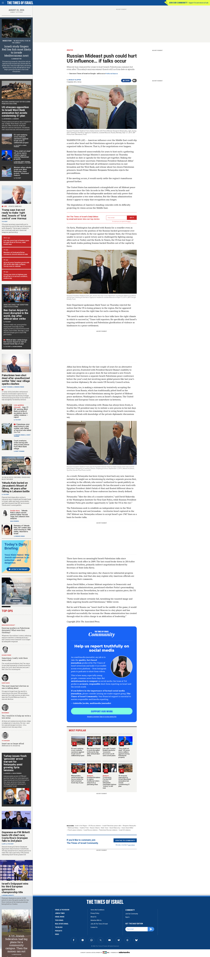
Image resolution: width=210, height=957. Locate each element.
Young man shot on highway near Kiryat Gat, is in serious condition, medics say (15, 276)
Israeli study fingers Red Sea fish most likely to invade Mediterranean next (16, 51)
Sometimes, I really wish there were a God (15, 659)
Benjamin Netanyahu (129, 825)
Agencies (16, 118)
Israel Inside (59, 917)
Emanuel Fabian (19, 387)
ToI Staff (18, 145)
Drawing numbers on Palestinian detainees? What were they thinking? (16, 630)
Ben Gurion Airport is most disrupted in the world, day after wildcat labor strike (93, 752)
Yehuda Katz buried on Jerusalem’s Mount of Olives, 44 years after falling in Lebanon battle (16, 487)
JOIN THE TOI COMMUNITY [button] (125, 840)
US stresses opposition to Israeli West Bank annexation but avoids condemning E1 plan (124, 781)
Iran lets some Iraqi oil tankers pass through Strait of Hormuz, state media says (16, 242)
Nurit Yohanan (25, 161)
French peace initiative (75, 830)
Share (127, 80)
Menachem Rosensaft (8, 625)
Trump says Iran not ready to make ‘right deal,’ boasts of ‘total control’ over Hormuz (14, 214)
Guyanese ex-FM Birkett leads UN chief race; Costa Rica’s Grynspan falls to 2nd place (16, 836)
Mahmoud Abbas (73, 828)
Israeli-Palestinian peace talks (111, 825)
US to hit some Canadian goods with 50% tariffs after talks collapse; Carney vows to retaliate (16, 264)
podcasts (58, 931)
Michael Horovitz (8, 895)
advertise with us (96, 920)
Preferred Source (111, 73)
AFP (4, 844)
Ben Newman (5, 712)
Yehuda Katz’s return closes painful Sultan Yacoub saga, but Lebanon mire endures (19, 515)
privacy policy (95, 913)
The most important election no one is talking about (15, 687)
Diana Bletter (17, 58)
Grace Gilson (17, 954)
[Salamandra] (124, 952)
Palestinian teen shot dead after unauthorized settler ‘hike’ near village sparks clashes (16, 379)
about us (93, 917)
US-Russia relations (94, 825)
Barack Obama (95, 828)
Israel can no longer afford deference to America (13, 744)
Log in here (131, 845)
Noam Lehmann (18, 163)
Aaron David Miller (127, 828)
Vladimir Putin (84, 828)
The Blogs (58, 927)
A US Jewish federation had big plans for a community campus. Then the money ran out (16, 943)
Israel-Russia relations (91, 830)
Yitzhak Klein (6, 740)
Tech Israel (59, 920)
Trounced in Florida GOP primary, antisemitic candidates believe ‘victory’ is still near (109, 782)
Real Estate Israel (61, 924)
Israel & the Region (81, 825)
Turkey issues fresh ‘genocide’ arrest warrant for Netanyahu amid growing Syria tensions (15, 763)
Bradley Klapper (75, 80)
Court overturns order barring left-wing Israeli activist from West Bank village (21, 445)
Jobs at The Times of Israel (99, 924)
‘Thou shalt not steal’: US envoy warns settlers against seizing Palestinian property (124, 753)
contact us (94, 927)
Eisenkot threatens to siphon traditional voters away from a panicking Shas (93, 780)
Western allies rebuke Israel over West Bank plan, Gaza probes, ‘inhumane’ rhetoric (22, 171)
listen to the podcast (19, 569)
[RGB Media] (106, 952)
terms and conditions (97, 910)
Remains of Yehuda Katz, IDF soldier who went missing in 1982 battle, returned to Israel (22, 530)
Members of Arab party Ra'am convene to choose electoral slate (16, 253)
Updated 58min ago (15, 206)
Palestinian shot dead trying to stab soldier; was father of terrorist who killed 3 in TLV (22, 428)
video (57, 934)
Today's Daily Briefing (15, 546)
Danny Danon (6, 683)
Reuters (17, 161)
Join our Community (178, 3)
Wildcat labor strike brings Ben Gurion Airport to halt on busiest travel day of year (77, 779)
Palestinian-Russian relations (108, 830)
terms (129, 221)
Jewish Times (60, 913)
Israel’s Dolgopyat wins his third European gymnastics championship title (15, 888)
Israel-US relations (125, 830)
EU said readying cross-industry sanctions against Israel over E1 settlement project (77, 752)
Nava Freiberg (14, 521)
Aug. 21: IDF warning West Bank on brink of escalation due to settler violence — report (21, 412)
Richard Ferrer (6, 655)
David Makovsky (115, 828)
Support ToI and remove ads (198, 3)
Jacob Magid (7, 118)
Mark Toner (104, 828)
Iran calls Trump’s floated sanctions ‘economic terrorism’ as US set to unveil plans (109, 752)
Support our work (102, 711)
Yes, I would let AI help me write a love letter (16, 717)
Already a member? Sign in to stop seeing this (101, 717)
